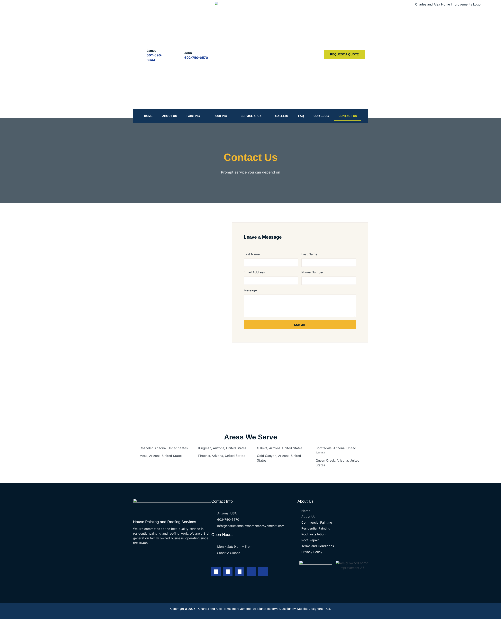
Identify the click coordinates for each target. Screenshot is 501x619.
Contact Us (348, 115)
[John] (177, 54)
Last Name (309, 254)
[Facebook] (216, 571)
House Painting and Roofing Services (164, 522)
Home (148, 115)
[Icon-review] (251, 571)
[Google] (227, 571)
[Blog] (263, 571)
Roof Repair (310, 540)
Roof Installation (313, 534)
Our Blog (321, 115)
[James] (140, 54)
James (151, 50)
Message (250, 290)
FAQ (301, 115)
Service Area (251, 115)
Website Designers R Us (313, 609)
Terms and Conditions (317, 546)
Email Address (254, 272)
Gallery (281, 115)
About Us (169, 115)
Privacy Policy (311, 552)
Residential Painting (315, 528)
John (188, 53)
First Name (252, 254)
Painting (193, 115)
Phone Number (312, 272)
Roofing (220, 115)
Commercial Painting (316, 522)
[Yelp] (239, 571)
